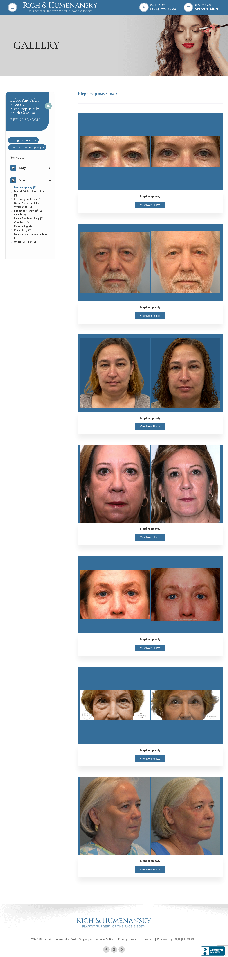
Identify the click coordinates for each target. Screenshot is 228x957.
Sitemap (147, 939)
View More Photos (150, 205)
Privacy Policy (127, 939)
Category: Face (22, 140)
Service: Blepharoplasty (26, 147)
